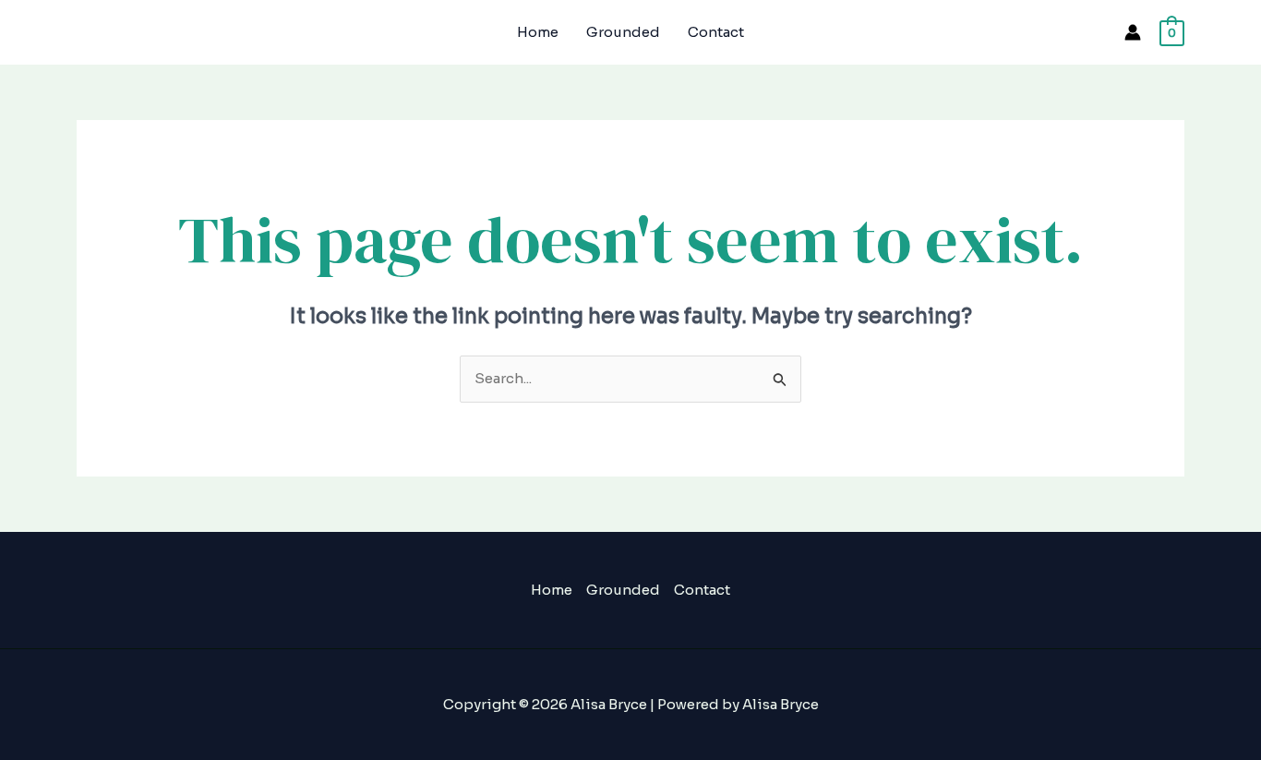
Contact (716, 32)
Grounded (623, 32)
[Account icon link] (1132, 32)
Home (537, 32)
